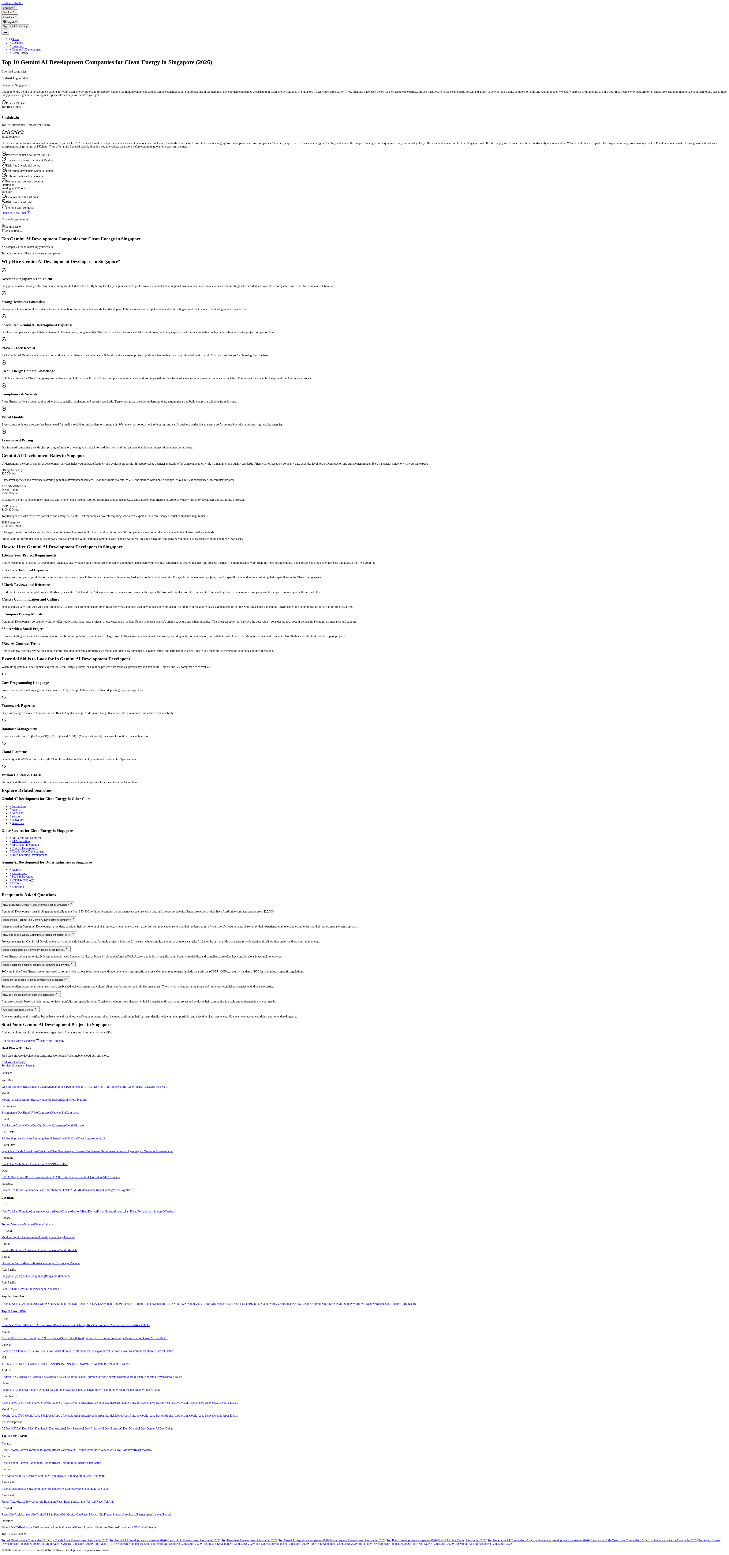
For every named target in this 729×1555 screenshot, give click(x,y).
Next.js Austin (52, 1338)
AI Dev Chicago (91, 1428)
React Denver (127, 1325)
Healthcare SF (27, 1527)
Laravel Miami (128, 1351)
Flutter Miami (118, 1389)
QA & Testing (61, 1177)
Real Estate (63, 1190)
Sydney (18, 1276)
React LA (33, 1325)
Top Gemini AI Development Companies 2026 (138, 1540)
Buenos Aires (37, 1237)
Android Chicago (321, 1303)
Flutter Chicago (83, 1389)
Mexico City (9, 1237)
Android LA (40, 1376)
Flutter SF (23, 1389)
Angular (52, 1086)
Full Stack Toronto (132, 1303)
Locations (8, 7)
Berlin (14, 1250)
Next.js (35, 1086)
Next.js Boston (106, 1338)
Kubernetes (58, 1125)
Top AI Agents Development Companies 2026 (357, 1540)
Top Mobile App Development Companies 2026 (483, 1543)
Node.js (61, 1086)
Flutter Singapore (155, 1303)
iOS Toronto (45, 1450)
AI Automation (21, 841)
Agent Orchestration (148, 1151)
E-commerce (19, 873)
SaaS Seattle (149, 1527)
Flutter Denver (135, 1389)
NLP (102, 1138)
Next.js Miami (123, 1338)
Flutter (51, 1099)
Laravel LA (38, 1351)
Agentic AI (166, 1151)
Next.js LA (37, 1338)
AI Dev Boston (110, 1428)
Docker (47, 1125)
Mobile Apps (9, 1099)
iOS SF (18, 1364)
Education (18, 886)
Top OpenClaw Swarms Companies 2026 (672, 1540)
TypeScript (149, 1086)
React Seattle (61, 1325)
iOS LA (27, 1364)
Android (27, 1099)
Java (118, 1086)
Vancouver (17, 1224)
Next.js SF (23, 1338)
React (27, 1086)
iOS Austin (39, 1364)
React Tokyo (25, 1501)
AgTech (16, 869)
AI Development (12, 1138)
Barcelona (18, 823)
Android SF (26, 1376)
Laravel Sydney (260, 1303)
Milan (25, 1263)
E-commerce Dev (12, 1112)
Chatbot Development (25, 848)
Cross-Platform (78, 1099)
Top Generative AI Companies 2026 (509, 1540)
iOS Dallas (122, 1364)
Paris (21, 1250)
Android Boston (116, 1376)
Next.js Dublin (342, 1303)
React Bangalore (66, 1501)
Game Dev (61, 1164)
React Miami (111, 1325)
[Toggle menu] (5, 31)
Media (116, 1190)
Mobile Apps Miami (176, 1415)
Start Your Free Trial (14, 213)
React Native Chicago (126, 1402)
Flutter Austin (49, 1389)
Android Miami (135, 1376)
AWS (5, 1125)
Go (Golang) (135, 1086)
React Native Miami (238, 1303)
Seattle (58, 1211)
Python (70, 1086)
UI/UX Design (10, 1177)
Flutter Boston (101, 1389)
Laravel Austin (54, 1351)
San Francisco (22, 1211)
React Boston (95, 1325)
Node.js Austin (76, 1303)
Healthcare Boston (106, 1527)
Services (8, 12)
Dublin (42, 1250)
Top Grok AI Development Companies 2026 (193, 1540)
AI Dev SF (24, 1428)
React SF (21, 1325)
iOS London (45, 1462)
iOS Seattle (52, 1364)
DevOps (38, 1125)
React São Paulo (11, 1514)
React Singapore (11, 1488)
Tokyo (27, 1276)
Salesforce (47, 1177)
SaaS (42, 1190)
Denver (92, 1211)
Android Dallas (173, 1376)
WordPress (25, 1177)
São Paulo (23, 1237)
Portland (142, 1211)
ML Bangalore (407, 1303)
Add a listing (21, 26)
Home (15, 39)
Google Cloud (24, 1125)
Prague (51, 1263)
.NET (124, 1086)
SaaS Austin (65, 1527)
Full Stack (162, 1086)
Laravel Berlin (76, 1462)
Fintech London (83, 1527)
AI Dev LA (38, 1428)
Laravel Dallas (164, 1351)
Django (79, 1086)
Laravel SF (24, 1351)
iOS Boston (82, 1364)
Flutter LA (35, 1389)
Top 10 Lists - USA (14, 1311)
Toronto (6, 1224)
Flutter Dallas (152, 1389)
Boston (76, 1211)
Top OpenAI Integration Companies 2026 (304, 1540)
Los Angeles (38, 1211)
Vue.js (43, 1086)
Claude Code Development (28, 851)
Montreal (29, 1224)
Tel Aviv (21, 1289)
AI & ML (76, 1190)
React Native (39, 1099)
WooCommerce (41, 1112)
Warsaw (42, 1263)
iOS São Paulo (52, 1514)
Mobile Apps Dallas (226, 1415)
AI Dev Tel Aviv (176, 1303)
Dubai (12, 1289)
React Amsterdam (31, 1475)
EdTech (16, 883)
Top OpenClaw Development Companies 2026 (560, 1540)
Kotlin (65, 1099)
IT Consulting (95, 1177)
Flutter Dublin (50, 1475)
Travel (99, 1190)
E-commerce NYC (129, 1527)
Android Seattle (76, 1376)
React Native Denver (201, 1402)
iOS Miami (95, 1364)
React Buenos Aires (140, 1514)
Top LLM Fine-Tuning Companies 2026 (462, 1540)
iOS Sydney (67, 1488)
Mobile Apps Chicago (126, 1415)
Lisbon (33, 1263)
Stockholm (8, 1263)
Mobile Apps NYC (13, 1415)
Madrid (63, 1250)
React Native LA (54, 1402)
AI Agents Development (26, 837)
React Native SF (34, 1402)
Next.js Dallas (159, 1338)
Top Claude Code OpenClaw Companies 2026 (618, 1540)
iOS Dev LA (94, 1303)
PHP (86, 1086)
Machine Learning (33, 1138)
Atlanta (16, 809)
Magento (56, 1112)
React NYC (9, 1325)
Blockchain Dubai (387, 1303)
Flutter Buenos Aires (116, 1514)
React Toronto (10, 1450)
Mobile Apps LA (54, 1415)
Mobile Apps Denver (201, 1415)
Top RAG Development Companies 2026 (412, 1540)
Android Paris (83, 1475)
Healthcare (16, 1190)
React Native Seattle (101, 1402)
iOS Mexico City (71, 1514)
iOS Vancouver (82, 1450)
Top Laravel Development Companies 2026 (281, 1543)
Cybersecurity (78, 1177)
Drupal (36, 1177)
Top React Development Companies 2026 (176, 1543)
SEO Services (111, 1177)
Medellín (69, 1237)
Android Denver (154, 1376)
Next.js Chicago (87, 1338)
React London (10, 1462)
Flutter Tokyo (10, 1501)
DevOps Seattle (215, 1303)
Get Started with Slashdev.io (19, 1040)
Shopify (27, 1112)
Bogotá (49, 1237)
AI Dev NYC (10, 1428)
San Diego (131, 1211)
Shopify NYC (196, 1303)
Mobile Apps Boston (152, 1415)
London (6, 1250)
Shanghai (41, 1289)
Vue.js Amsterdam (282, 1303)
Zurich (18, 1263)
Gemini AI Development (26, 49)
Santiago (59, 1237)
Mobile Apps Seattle (101, 1415)
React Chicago (78, 1325)
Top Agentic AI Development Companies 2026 (121, 1543)
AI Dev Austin (54, 1428)
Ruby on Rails (107, 1086)
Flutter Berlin (93, 1462)
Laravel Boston (110, 1351)
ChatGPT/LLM (68, 1138)
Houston (110, 1211)
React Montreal (143, 1450)
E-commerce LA (47, 1527)
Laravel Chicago (91, 1351)
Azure (12, 1125)
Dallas (101, 1211)
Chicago (67, 1211)
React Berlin (60, 1462)
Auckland (18, 813)
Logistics (125, 1190)
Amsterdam (19, 806)
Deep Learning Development (29, 854)
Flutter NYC (9, 1389)
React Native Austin (77, 1402)
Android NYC (10, 1376)
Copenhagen (63, 1263)
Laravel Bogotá (161, 1514)
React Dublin (67, 1475)
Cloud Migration (75, 1125)
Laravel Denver (146, 1351)
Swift (58, 1099)
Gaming (108, 1190)
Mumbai (31, 1289)
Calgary (48, 1224)
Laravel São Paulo (32, 1514)
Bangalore (18, 819)
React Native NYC (13, 1402)
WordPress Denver (363, 1303)
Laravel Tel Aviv (86, 1501)
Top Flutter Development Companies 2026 (384, 1543)
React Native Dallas (226, 1402)
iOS (19, 1099)
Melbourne (63, 1276)
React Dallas (142, 1325)
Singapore (18, 46)
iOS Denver (109, 1364)
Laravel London (28, 1462)
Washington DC (157, 1211)
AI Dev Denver (146, 1428)
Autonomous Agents (123, 1151)
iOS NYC (8, 1364)
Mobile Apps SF (34, 1303)
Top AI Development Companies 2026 (25, 1540)
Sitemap (30, 1065)
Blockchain (8, 1164)
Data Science (51, 1138)
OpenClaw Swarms (56, 1151)
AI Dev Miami (128, 1428)
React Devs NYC (12, 1303)
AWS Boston (302, 1303)
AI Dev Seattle (72, 1428)
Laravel (93, 1086)
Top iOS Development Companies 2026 (333, 1543)
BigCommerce (70, 1112)
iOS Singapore (30, 1488)
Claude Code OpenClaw (29, 1151)
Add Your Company (52, 1040)
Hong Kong (38, 1276)
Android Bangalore (44, 1501)
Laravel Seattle (72, 1351)
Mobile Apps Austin (77, 1415)
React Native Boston (152, 1402)
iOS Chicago (67, 1364)
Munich (72, 1250)
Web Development (13, 1086)
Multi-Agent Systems (98, 1151)
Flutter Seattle (66, 1389)
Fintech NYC (10, 1527)
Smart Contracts (31, 1164)
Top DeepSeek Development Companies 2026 (249, 1540)
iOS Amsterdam (11, 1475)
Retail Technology (23, 880)
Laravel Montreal (123, 1450)
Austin (16, 816)
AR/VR (50, 1164)
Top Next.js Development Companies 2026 (228, 1543)
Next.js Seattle (69, 1338)
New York (8, 1211)
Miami (84, 1211)
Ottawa (39, 1224)
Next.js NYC (9, 1338)
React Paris (98, 1475)
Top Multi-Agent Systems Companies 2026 (66, 1543)
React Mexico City (92, 1514)
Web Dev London (55, 1303)
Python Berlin (111, 1303)
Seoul (5, 1289)
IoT (43, 1164)
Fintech (6, 1190)
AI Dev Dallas (164, 1428)
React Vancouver (63, 1450)
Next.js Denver (141, 1338)
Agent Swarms (77, 1151)
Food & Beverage (22, 876)
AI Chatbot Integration (25, 844)
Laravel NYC (10, 1351)
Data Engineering (88, 1138)
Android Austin (57, 1376)
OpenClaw (8, 1151)
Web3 (18, 1164)
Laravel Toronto (28, 1450)
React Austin (46, 1325)
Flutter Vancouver (102, 1450)
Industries (8, 17)
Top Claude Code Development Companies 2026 (78, 1540)
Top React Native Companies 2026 (432, 1543)
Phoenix (120, 1211)
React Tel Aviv (105, 1501)
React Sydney (82, 1488)
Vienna (75, 1263)
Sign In (7, 26)
